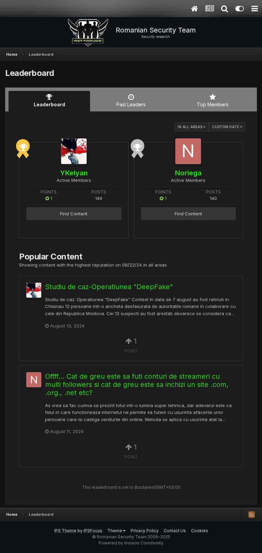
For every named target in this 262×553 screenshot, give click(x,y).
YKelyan (74, 173)
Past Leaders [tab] (131, 104)
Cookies (199, 530)
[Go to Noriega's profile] (188, 151)
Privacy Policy (145, 530)
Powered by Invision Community (131, 542)
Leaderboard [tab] (49, 104)
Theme (115, 530)
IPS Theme (65, 530)
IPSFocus (93, 530)
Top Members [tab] (213, 104)
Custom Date (226, 127)
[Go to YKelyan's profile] (74, 151)
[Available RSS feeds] (251, 514)
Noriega (188, 173)
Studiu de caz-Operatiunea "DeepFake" (109, 287)
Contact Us (175, 530)
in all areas (190, 127)
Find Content (73, 213)
